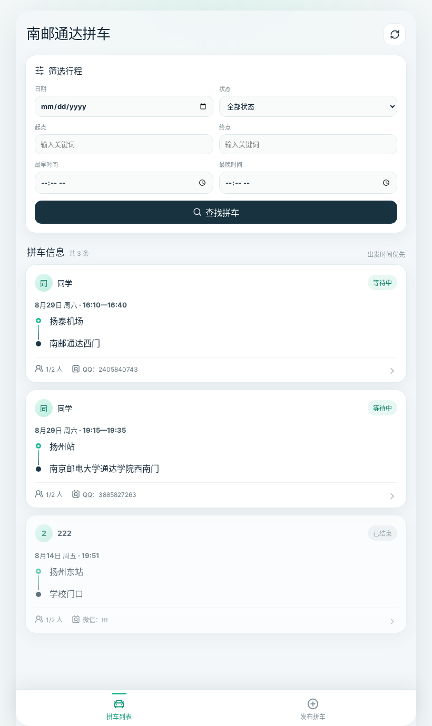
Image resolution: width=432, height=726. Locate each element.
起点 (40, 127)
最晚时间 (230, 164)
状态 (225, 89)
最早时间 (46, 164)
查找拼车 (222, 212)
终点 (225, 127)
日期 (40, 89)
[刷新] (395, 34)
